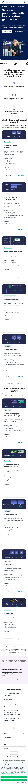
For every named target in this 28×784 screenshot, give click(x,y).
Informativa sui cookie (12, 773)
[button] (14, 694)
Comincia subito (7, 31)
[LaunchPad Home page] (10, 2)
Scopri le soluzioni (19, 31)
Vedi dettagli (21, 175)
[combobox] (14, 753)
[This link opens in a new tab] (7, 757)
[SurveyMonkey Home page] (3, 2)
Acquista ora (8, 175)
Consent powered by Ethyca (21, 782)
